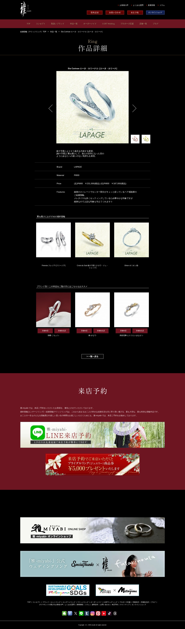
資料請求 (95, 604)
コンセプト (40, 24)
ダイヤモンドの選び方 (47, 604)
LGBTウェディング (110, 602)
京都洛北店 (145, 602)
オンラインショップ (139, 604)
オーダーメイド (90, 24)
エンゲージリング (69, 602)
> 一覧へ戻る (92, 356)
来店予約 (115, 604)
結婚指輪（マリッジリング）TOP (33, 32)
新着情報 (151, 5)
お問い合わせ (105, 604)
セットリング (56, 602)
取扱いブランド (57, 24)
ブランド (46, 602)
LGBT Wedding (108, 24)
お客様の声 (124, 5)
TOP (28, 24)
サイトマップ (125, 604)
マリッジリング (82, 602)
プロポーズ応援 (127, 24)
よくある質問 (138, 5)
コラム (162, 5)
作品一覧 (74, 24)
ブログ (155, 24)
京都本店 (136, 602)
